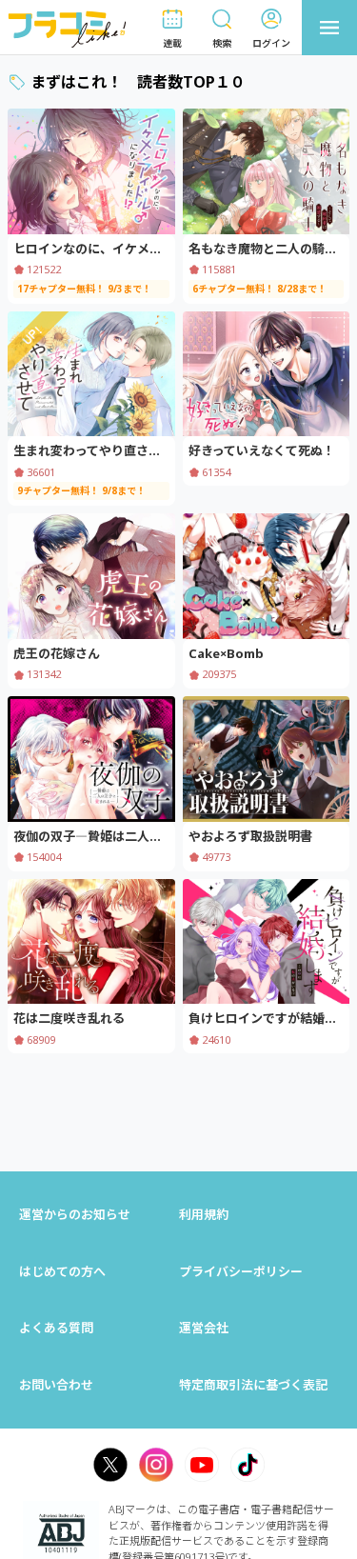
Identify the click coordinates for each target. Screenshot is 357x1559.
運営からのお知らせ (74, 1214)
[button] (172, 28)
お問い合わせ (56, 1384)
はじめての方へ (62, 1271)
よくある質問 (56, 1327)
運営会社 (203, 1327)
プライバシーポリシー (241, 1271)
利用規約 (203, 1214)
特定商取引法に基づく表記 (253, 1384)
